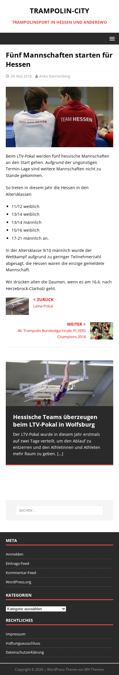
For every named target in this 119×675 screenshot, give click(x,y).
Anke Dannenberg (54, 76)
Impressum (15, 634)
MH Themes (94, 669)
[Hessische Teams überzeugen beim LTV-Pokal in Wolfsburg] (59, 383)
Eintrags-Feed (17, 563)
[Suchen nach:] (59, 510)
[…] (60, 453)
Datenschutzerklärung (25, 652)
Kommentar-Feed (21, 572)
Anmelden (14, 554)
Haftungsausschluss (23, 643)
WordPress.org (18, 581)
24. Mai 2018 (20, 76)
